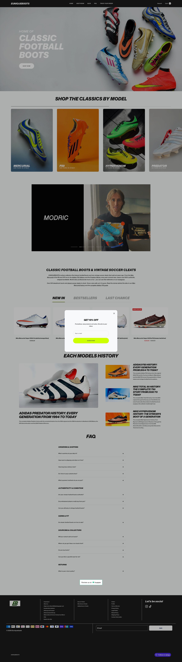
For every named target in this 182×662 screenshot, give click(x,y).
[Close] (114, 313)
